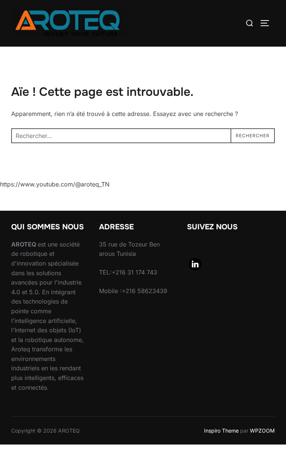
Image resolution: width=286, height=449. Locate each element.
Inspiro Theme (221, 430)
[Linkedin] (195, 264)
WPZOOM (262, 430)
